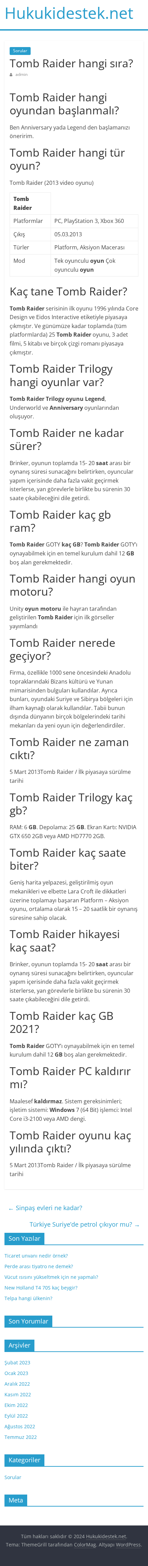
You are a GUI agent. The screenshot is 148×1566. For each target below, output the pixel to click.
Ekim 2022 (16, 1405)
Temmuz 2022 (20, 1437)
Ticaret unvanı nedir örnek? (36, 1255)
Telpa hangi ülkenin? (28, 1298)
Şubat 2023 (17, 1362)
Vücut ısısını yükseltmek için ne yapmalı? (51, 1277)
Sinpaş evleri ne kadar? (45, 1208)
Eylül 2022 (16, 1415)
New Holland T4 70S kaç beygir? (40, 1287)
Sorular (20, 51)
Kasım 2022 (17, 1394)
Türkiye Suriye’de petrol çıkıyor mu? (85, 1224)
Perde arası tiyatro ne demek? (38, 1266)
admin (21, 74)
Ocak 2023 (16, 1373)
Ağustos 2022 (19, 1426)
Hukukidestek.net (68, 12)
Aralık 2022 (17, 1384)
